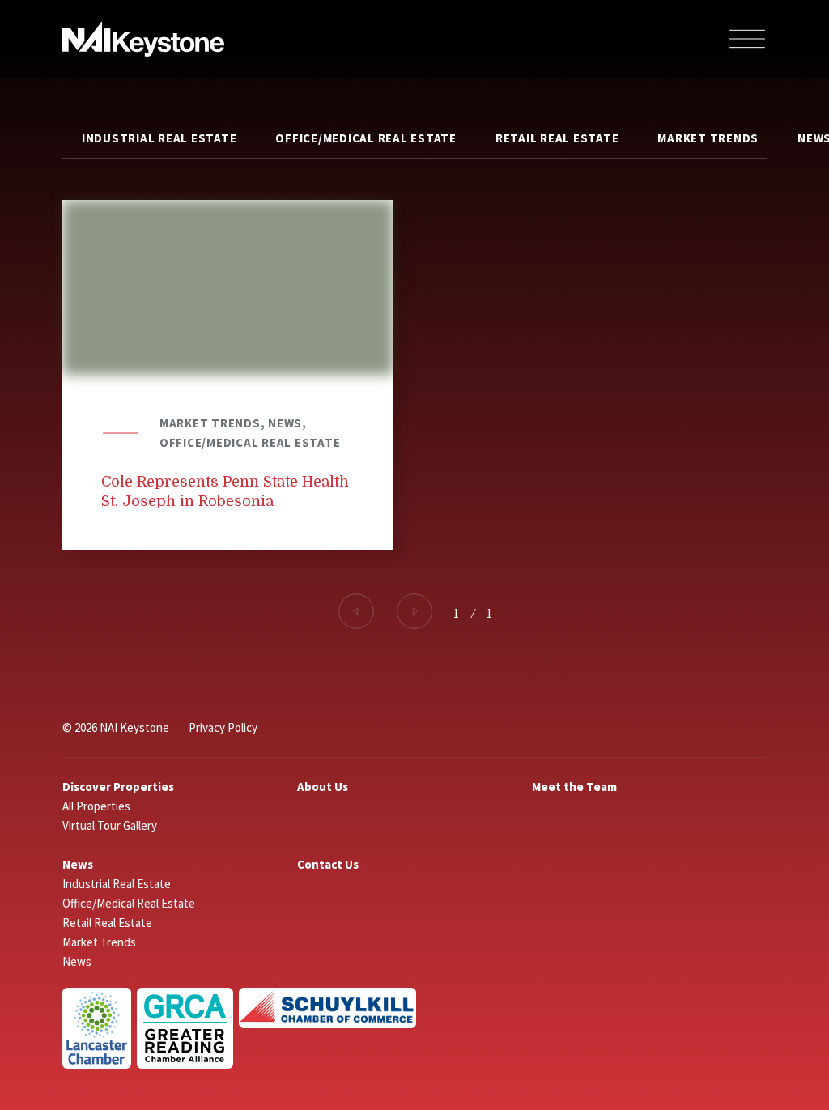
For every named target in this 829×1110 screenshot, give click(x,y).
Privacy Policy (223, 727)
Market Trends (708, 138)
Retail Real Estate (557, 138)
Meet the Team (574, 786)
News (77, 864)
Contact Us (328, 864)
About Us (322, 786)
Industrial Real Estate (159, 138)
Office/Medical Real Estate (366, 138)
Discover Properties (118, 786)
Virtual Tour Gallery (109, 825)
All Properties (96, 806)
